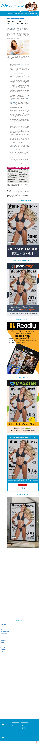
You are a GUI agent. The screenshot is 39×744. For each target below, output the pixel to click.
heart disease (16, 87)
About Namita (4, 734)
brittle (14, 146)
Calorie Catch (2, 627)
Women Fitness (12, 5)
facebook (2, 724)
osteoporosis (12, 102)
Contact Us (3, 738)
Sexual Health (2, 644)
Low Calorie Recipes (24, 725)
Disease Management (20, 18)
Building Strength (3, 626)
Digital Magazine (14, 725)
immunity (16, 163)
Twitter (4, 724)
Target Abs (2, 645)
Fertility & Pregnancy (3, 636)
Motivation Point (3, 640)
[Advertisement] (23, 564)
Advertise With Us (14, 724)
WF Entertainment (23, 728)
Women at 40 (2, 647)
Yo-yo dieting (23, 149)
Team (2, 735)
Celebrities (2, 629)
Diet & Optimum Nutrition (12, 18)
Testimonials (3, 737)
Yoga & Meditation (3, 649)
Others (1, 651)
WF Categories (23, 724)
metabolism (12, 77)
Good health (2, 638)
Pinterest (6, 724)
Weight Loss (2, 642)
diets (21, 29)
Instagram (7, 724)
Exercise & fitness (3, 635)
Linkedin (5, 724)
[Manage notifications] (37, 742)
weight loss (20, 70)
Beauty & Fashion (3, 624)
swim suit (11, 28)
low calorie (20, 64)
